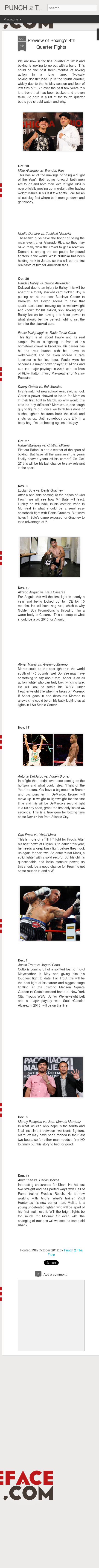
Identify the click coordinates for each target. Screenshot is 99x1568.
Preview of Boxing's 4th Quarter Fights (51, 43)
